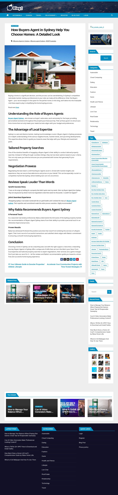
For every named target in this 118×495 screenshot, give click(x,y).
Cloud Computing (96, 77)
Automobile (17, 15)
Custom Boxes (95, 201)
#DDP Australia (51, 41)
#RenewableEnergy (96, 170)
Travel (38, 15)
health (93, 233)
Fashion (29, 15)
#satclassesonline (96, 174)
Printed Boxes (95, 257)
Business (93, 186)
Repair (104, 257)
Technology (94, 126)
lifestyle (93, 249)
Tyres (92, 273)
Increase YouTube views (97, 245)
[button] (112, 15)
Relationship (50, 15)
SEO (102, 261)
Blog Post (76, 15)
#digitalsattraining (96, 146)
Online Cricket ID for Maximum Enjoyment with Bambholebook (45, 297)
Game (92, 97)
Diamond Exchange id (97, 225)
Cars (106, 197)
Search (92, 51)
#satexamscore (95, 178)
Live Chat (93, 111)
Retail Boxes (94, 261)
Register (64, 15)
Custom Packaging (96, 209)
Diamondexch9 (95, 217)
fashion (107, 229)
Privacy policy (83, 447)
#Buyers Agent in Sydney (21, 41)
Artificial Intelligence (96, 182)
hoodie (100, 233)
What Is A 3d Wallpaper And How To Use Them (20, 460)
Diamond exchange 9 (97, 221)
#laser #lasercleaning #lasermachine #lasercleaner (99, 165)
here (17, 107)
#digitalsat (105, 142)
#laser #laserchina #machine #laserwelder (99, 159)
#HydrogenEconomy (96, 150)
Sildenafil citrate (95, 265)
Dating (92, 82)
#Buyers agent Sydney (37, 41)
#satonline (106, 178)
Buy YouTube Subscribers (98, 193)
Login (86, 15)
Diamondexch (106, 213)
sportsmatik (94, 269)
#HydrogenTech (95, 154)
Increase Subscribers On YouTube (100, 241)
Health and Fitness (96, 102)
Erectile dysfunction (96, 229)
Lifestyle (93, 107)
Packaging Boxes (103, 249)
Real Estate (15, 25)
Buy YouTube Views (96, 197)
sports (105, 265)
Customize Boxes (96, 205)
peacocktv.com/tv (96, 253)
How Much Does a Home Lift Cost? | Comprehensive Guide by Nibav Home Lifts (100, 332)
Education (93, 87)
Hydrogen (94, 237)
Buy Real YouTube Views (97, 190)
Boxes (107, 182)
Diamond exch (95, 213)
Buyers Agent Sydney (16, 118)
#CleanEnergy (95, 142)
